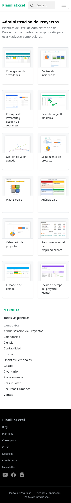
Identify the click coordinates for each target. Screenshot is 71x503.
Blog (5, 427)
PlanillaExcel (13, 5)
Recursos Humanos (17, 389)
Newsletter (8, 467)
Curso (5, 447)
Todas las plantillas (16, 318)
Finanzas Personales (18, 360)
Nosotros (7, 453)
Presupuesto (12, 383)
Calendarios (12, 337)
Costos (8, 354)
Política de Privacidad (20, 492)
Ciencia (8, 343)
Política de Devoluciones (37, 496)
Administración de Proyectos (23, 331)
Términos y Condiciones (48, 492)
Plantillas (11, 310)
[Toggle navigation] (64, 5)
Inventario (11, 371)
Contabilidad (12, 348)
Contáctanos (9, 460)
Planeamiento (13, 377)
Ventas (8, 395)
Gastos (8, 366)
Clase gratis (9, 440)
